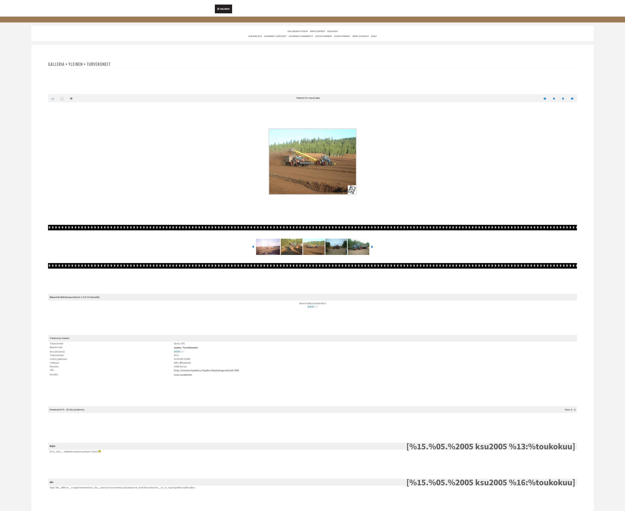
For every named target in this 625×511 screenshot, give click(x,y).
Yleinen (75, 64)
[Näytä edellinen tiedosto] (554, 98)
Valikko (225, 8)
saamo (177, 346)
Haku (374, 36)
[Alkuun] (545, 98)
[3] (313, 306)
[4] (315, 306)
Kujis (52, 443)
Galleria (56, 64)
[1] (308, 306)
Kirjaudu (332, 31)
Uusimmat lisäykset (275, 36)
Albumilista (255, 36)
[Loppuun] (572, 98)
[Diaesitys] (71, 98)
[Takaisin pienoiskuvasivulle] (53, 98)
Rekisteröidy (317, 31)
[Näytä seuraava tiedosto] (563, 98)
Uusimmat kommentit (301, 36)
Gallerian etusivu (297, 31)
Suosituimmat (342, 36)
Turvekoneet (98, 64)
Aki (51, 479)
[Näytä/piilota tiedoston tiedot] (62, 98)
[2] (310, 306)
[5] (317, 306)
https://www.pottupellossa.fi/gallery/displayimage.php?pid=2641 (206, 368)
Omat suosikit (360, 36)
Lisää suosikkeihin (183, 372)
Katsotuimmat (323, 36)
